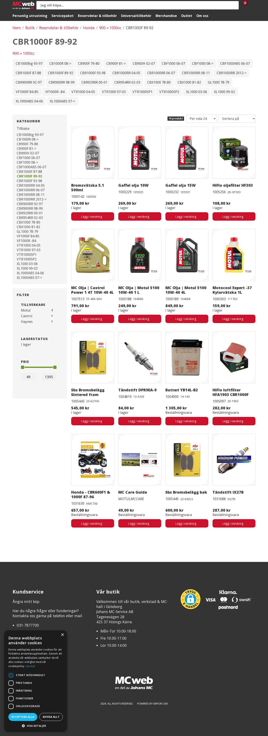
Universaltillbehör (136, 15)
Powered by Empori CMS (152, 703)
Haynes (27, 321)
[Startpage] (23, 5)
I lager (26, 344)
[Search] (234, 5)
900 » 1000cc (110, 27)
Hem (17, 27)
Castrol (26, 316)
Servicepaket (63, 15)
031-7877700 (28, 625)
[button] (35, 726)
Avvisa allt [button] (51, 717)
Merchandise (166, 15)
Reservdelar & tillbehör (97, 15)
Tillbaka (23, 128)
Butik (30, 27)
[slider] (23, 367)
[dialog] (35, 681)
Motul (25, 310)
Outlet (186, 15)
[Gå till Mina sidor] (251, 5)
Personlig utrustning (30, 15)
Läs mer (30, 666)
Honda (89, 27)
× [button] (62, 634)
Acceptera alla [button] (23, 717)
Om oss (202, 15)
